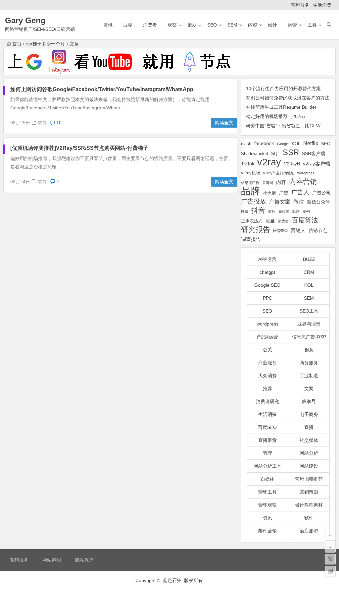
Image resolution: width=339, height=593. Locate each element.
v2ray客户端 (316, 163)
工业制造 (309, 375)
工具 (312, 25)
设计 (272, 25)
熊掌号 (309, 401)
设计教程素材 (309, 504)
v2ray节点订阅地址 (278, 173)
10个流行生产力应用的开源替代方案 (283, 88)
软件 (42, 122)
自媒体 (267, 479)
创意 (309, 349)
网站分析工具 (267, 466)
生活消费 (322, 5)
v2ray (269, 162)
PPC (267, 298)
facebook (264, 143)
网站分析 (309, 453)
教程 (271, 211)
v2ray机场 (250, 172)
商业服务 (267, 362)
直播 (309, 427)
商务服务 (309, 362)
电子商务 (309, 414)
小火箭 (269, 193)
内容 (252, 25)
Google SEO (267, 285)
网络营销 (280, 231)
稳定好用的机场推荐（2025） (277, 116)
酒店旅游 (309, 530)
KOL (296, 143)
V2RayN (292, 164)
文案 (309, 388)
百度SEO (267, 427)
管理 (267, 453)
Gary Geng (25, 20)
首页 (17, 43)
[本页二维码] (330, 571)
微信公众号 (318, 202)
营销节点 (318, 230)
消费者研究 (267, 401)
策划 (192, 25)
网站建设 (309, 466)
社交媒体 (309, 440)
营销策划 (309, 492)
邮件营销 (267, 530)
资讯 (108, 25)
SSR (291, 152)
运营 (292, 25)
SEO (212, 25)
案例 (306, 211)
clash (246, 144)
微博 (244, 211)
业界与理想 (308, 323)
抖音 (258, 210)
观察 (172, 25)
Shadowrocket (254, 153)
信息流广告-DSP (309, 336)
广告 (283, 192)
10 (58, 122)
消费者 (150, 25)
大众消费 (267, 375)
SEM (232, 25)
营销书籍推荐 (309, 479)
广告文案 (279, 202)
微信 (298, 202)
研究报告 (255, 229)
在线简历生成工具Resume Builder (281, 107)
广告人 (300, 192)
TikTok (247, 163)
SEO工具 (309, 311)
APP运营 (267, 259)
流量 (270, 220)
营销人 (298, 230)
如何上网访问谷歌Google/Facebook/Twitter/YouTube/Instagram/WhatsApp (101, 89)
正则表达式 (252, 221)
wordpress (306, 173)
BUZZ (309, 259)
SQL (275, 153)
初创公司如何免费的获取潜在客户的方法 (287, 97)
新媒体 (283, 211)
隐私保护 (84, 560)
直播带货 (267, 440)
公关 (267, 349)
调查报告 (251, 239)
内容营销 (303, 181)
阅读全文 (224, 122)
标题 (296, 211)
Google (283, 144)
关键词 (267, 183)
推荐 (267, 388)
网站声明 (51, 560)
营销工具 (267, 492)
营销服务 (300, 5)
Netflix (310, 143)
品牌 (250, 191)
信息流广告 (250, 183)
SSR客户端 (313, 153)
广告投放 (253, 201)
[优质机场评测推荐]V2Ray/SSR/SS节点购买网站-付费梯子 (79, 148)
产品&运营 (267, 336)
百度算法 (305, 220)
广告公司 (321, 192)
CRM (309, 272)
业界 (127, 25)
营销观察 (267, 504)
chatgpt (267, 272)
